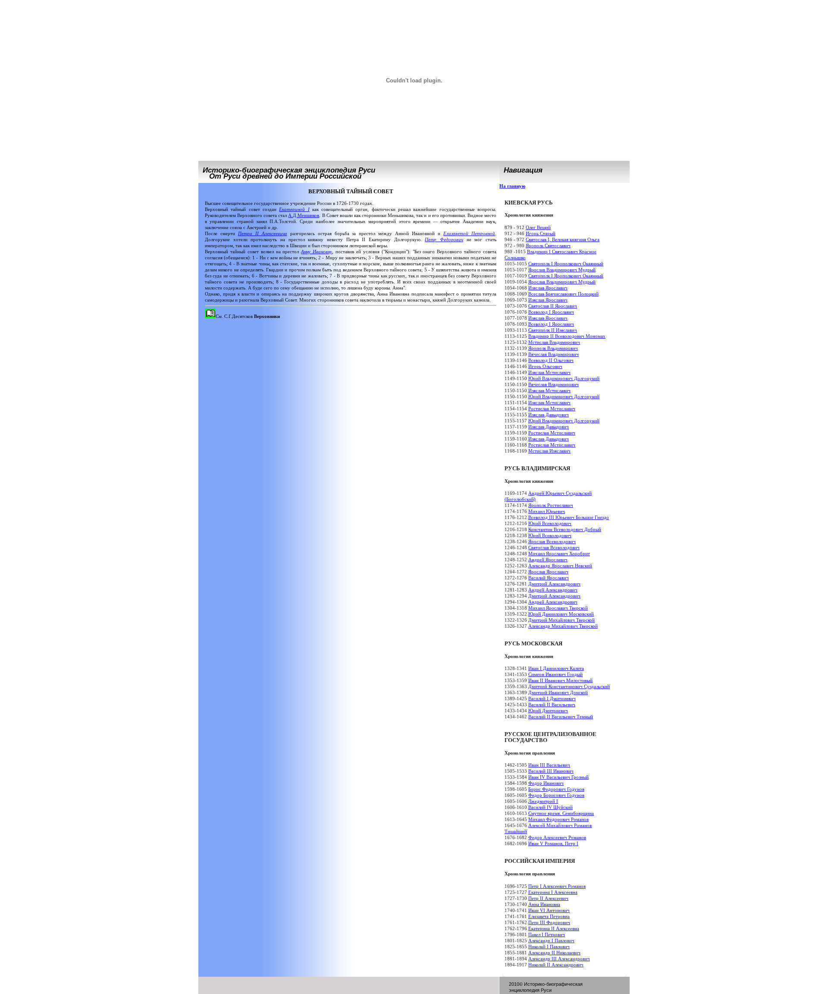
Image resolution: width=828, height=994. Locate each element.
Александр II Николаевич (554, 952)
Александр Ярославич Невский (560, 565)
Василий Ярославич (548, 577)
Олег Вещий (538, 227)
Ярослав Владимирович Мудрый (562, 269)
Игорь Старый (540, 233)
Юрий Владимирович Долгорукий (563, 378)
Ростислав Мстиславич (551, 408)
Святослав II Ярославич (552, 305)
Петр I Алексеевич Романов (557, 886)
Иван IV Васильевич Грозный (558, 777)
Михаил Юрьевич (546, 511)
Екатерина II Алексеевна (553, 928)
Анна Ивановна (544, 904)
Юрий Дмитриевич (548, 710)
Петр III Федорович (549, 922)
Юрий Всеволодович (549, 523)
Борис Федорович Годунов (556, 789)
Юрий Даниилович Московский (561, 614)
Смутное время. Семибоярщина (561, 813)
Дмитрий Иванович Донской (558, 692)
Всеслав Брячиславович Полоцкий (563, 293)
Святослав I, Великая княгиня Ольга (562, 239)
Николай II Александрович (555, 964)
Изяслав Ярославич (548, 287)
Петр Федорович (444, 239)
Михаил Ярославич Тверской (558, 607)
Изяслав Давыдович (548, 414)
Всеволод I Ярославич (551, 312)
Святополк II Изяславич (552, 330)
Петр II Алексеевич (548, 898)
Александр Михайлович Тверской (563, 626)
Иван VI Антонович (549, 910)
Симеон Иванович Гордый (555, 674)
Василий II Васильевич (551, 704)
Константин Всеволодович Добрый (564, 529)
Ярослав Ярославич (548, 571)
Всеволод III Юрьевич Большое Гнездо (568, 517)
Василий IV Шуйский (550, 807)
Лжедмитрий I (543, 801)
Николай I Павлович (549, 946)
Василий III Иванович (551, 771)
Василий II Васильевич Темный (560, 716)
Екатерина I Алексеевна (552, 892)
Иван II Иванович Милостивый (560, 680)
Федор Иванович (546, 783)
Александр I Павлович (551, 940)
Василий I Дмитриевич (552, 698)
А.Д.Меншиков (303, 215)
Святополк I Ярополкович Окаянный (565, 263)
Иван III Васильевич (549, 765)
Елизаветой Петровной (469, 233)
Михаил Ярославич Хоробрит (559, 553)
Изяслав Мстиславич (549, 372)
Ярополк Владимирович (553, 348)
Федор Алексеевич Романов (557, 837)
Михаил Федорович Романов (558, 819)
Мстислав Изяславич (549, 450)
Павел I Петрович (546, 934)
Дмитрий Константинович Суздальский (569, 686)
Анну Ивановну (316, 251)
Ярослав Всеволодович (552, 541)
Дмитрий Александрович (554, 583)
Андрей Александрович (552, 589)
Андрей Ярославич (548, 559)
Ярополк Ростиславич (550, 505)
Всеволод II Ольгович (551, 360)
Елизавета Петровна (549, 916)
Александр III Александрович (559, 958)
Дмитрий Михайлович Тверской (561, 620)
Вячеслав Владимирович (553, 354)
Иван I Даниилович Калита (556, 668)
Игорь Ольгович (545, 366)
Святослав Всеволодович (554, 547)
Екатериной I (294, 209)
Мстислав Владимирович (554, 342)
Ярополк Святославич (548, 245)
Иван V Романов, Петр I (553, 843)
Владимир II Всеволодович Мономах (566, 336)
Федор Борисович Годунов (556, 795)
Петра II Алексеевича (262, 233)
